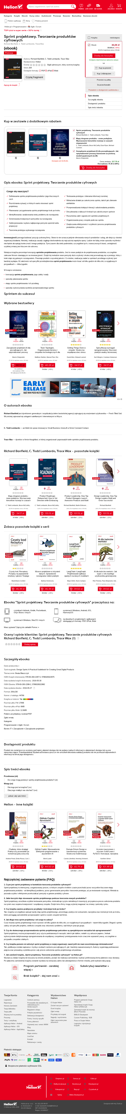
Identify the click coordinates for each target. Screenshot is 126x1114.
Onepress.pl (59, 1079)
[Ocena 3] (36, 65)
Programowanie (10, 725)
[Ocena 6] (44, 65)
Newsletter (31, 1030)
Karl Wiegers (98, 357)
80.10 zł (20, 365)
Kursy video (35, 16)
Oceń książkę (56, 1008)
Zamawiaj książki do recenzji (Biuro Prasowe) (84, 1011)
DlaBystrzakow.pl (60, 1084)
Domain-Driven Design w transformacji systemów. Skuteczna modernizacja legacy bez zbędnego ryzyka (76, 852)
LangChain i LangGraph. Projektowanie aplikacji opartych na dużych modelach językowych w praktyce (76, 574)
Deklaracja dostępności (35, 1016)
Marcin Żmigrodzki (82, 158)
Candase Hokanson (110, 357)
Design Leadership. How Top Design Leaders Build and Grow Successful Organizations (105, 499)
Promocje (57, 16)
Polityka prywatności (34, 1013)
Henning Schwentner (83, 859)
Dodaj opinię (30, 644)
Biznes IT (8, 729)
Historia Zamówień (10, 1006)
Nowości (66, 16)
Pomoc (35, 627)
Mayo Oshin (71, 581)
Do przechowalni (103, 85)
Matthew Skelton (40, 357)
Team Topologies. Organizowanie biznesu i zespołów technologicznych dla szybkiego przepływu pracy (47, 351)
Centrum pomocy (33, 1000)
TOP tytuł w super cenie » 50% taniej (21, 30)
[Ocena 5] (42, 65)
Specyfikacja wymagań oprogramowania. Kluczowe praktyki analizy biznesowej (105, 350)
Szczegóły (95, 100)
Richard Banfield (37, 59)
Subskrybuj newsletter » (94, 966)
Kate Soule (117, 581)
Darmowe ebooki (90, 16)
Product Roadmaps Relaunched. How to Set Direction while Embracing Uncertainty (47, 499)
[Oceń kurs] (12, 644)
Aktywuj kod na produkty (13, 1015)
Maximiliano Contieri (18, 581)
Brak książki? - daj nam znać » (42, 975)
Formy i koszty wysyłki (35, 1019)
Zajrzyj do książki (10, 85)
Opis (93, 96)
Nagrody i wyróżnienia (58, 1017)
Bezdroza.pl (76, 1084)
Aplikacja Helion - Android (13, 1023)
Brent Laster (47, 859)
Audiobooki (46, 16)
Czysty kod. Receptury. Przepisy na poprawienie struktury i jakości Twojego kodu (18, 574)
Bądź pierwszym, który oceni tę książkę (63, 65)
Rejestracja (8, 1003)
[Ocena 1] (31, 65)
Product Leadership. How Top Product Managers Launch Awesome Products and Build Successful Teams (76, 499)
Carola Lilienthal (69, 859)
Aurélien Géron (105, 859)
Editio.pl (93, 1079)
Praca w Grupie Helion (82, 1020)
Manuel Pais (51, 357)
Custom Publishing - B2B (83, 1018)
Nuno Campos (81, 581)
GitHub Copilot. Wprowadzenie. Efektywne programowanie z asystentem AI (47, 851)
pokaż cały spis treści (17, 796)
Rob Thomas (97, 581)
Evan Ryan (104, 145)
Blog (29, 1027)
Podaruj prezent (41, 21)
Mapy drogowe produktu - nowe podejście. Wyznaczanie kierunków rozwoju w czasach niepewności (94, 140)
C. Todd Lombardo (52, 59)
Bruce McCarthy (94, 145)
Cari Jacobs (29, 859)
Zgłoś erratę (9, 718)
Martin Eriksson (81, 505)
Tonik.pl (119, 1104)
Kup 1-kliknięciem (104, 74)
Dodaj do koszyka (103, 55)
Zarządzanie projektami (34, 729)
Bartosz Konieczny (47, 581)
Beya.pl (76, 1089)
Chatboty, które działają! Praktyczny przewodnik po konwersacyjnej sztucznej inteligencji (18, 852)
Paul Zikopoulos (107, 581)
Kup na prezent (105, 68)
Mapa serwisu (32, 1033)
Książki (17, 16)
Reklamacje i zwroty (34, 1042)
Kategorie (8, 16)
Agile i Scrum (23, 725)
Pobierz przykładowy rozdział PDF (18, 714)
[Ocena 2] (34, 65)
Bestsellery (76, 16)
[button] (118, 323)
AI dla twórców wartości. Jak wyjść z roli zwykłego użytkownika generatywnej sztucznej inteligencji (105, 574)
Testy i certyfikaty (10, 1020)
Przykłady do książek (58, 1014)
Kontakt (30, 1039)
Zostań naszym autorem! (60, 1005)
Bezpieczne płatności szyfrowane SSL (25, 1066)
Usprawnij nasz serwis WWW (37, 1024)
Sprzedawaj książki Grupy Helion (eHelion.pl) (83, 1006)
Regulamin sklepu (33, 1010)
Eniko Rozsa (20, 859)
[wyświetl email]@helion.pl (49, 1106)
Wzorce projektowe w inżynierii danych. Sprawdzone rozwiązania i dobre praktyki (47, 573)
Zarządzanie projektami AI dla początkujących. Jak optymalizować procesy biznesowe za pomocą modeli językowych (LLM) (97, 153)
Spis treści (95, 107)
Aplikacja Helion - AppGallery (14, 1029)
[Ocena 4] (39, 65)
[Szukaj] (73, 6)
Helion (38, 62)
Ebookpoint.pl (93, 1084)
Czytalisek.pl (93, 1089)
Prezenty (7, 1018)
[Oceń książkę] (38, 65)
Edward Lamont (80, 357)
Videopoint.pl (59, 1089)
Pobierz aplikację (14, 21)
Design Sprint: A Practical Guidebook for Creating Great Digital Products (45, 669)
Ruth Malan (59, 357)
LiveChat (30, 1036)
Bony (28, 21)
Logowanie (7, 1000)
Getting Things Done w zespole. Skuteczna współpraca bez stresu (76, 350)
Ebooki (25, 16)
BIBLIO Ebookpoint (81, 1015)
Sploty (59, 1095)
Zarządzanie (19, 729)
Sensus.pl (76, 1079)
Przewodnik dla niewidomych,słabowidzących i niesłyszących (37, 1005)
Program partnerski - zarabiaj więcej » (41, 967)
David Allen (71, 357)
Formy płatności (33, 1021)
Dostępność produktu (96, 103)
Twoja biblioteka (9, 1009)
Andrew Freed (10, 859)
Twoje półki (8, 1012)
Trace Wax (65, 59)
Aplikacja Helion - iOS (12, 1026)
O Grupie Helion (56, 1003)
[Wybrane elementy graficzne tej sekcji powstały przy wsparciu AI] (121, 399)
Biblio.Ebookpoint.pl (77, 1095)
